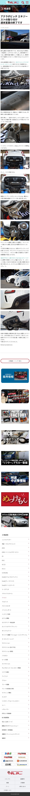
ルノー (3, 705)
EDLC (3, 560)
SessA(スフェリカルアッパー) (9, 577)
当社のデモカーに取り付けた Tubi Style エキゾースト (15, 258)
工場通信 (6, 8)
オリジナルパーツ (6, 631)
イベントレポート (6, 610)
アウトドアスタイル (7, 593)
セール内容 (5, 659)
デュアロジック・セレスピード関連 (11, 668)
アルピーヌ (5, 602)
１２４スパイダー (6, 540)
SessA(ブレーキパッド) (8, 581)
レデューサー (5, 709)
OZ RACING (5, 573)
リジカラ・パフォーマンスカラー (10, 701)
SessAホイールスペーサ (8, 585)
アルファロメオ (6, 606)
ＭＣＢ (3, 564)
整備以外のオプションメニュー (10, 726)
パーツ (7, 786)
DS (2, 556)
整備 (7, 782)
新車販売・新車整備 (7, 730)
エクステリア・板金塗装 (8, 622)
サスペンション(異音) (7, 651)
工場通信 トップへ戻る (15, 361)
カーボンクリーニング (8, 639)
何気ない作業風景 (6, 713)
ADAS (3, 548)
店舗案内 (22, 779)
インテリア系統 (6, 614)
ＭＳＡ (3, 569)
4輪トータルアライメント (8, 544)
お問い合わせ (22, 786)
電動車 (3, 738)
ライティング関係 (6, 693)
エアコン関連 (5, 618)
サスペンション (6, 643)
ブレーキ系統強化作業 (8, 688)
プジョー (4, 680)
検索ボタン (23, 2)
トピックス (7, 779)
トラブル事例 (5, 672)
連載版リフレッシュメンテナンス (10, 734)
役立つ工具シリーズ (7, 722)
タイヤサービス (6, 664)
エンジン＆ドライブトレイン (9, 626)
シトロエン (5, 655)
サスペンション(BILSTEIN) (8, 647)
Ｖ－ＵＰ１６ (5, 589)
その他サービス (7, 790)
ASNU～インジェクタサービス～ (10, 552)
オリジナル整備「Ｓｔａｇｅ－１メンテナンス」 (15, 635)
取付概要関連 (5, 717)
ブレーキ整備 (5, 684)
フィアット (5, 676)
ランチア (4, 697)
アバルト (4, 597)
